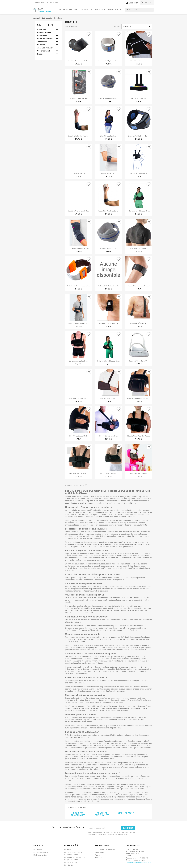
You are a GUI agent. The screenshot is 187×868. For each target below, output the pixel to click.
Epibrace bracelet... (108, 173)
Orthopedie (87, 10)
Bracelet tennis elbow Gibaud (139, 286)
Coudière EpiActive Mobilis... (78, 136)
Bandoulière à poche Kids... (138, 473)
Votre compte (102, 845)
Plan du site (68, 865)
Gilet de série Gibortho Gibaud (138, 436)
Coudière (41, 45)
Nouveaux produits (40, 852)
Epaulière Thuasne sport (78, 398)
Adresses (98, 858)
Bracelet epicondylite (102, 814)
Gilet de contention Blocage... (138, 398)
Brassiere (41, 54)
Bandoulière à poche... (108, 473)
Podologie (100, 10)
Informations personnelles (105, 849)
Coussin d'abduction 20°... (138, 361)
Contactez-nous (70, 862)
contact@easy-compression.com (138, 862)
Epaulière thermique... (138, 248)
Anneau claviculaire (45, 48)
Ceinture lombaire (45, 39)
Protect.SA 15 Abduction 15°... (108, 286)
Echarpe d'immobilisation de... (138, 211)
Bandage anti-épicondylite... (108, 323)
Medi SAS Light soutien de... (78, 323)
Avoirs (97, 855)
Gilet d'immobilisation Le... (138, 173)
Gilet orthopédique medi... (78, 436)
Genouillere (42, 36)
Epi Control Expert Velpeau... (78, 98)
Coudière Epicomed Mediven (78, 248)
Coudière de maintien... (78, 173)
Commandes (100, 852)
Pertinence (137, 26)
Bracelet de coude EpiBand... (108, 211)
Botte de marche (44, 33)
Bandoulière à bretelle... (138, 323)
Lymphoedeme (114, 10)
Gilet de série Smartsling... (108, 436)
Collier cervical (43, 51)
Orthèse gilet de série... (78, 473)
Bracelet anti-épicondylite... (108, 61)
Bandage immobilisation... (78, 361)
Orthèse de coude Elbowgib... (78, 286)
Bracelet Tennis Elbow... (108, 248)
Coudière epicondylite (78, 814)
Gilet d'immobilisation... (138, 61)
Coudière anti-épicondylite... (78, 61)
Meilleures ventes (40, 855)
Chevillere (41, 30)
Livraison (67, 849)
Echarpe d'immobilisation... (108, 398)
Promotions (37, 849)
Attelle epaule (126, 813)
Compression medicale (68, 10)
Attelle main (42, 42)
